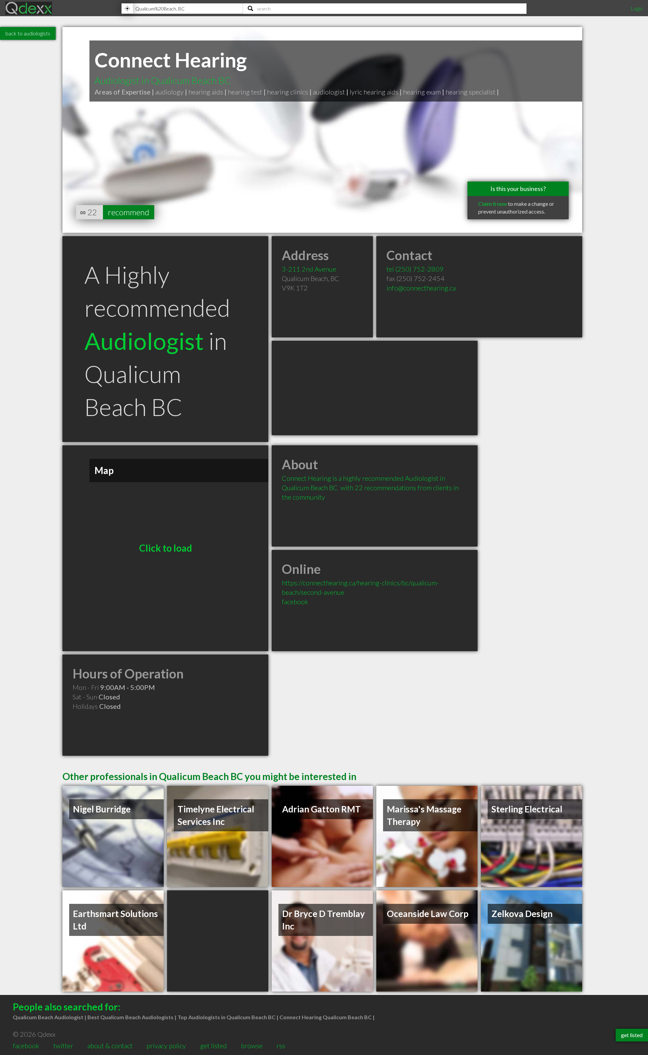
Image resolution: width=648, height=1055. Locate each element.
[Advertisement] (375, 388)
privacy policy (166, 1046)
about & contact (110, 1046)
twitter (63, 1046)
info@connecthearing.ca (421, 288)
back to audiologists (27, 33)
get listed (213, 1046)
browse (252, 1046)
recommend (128, 212)
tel (414, 269)
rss (280, 1046)
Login (636, 8)
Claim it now (492, 203)
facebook (295, 602)
